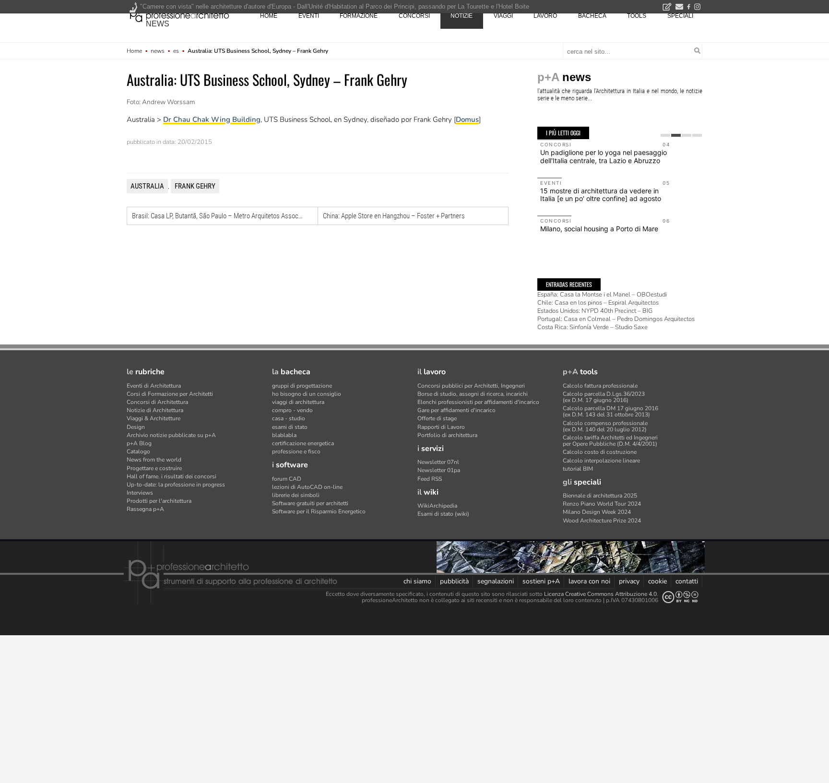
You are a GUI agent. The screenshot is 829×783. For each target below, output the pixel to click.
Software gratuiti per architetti (310, 503)
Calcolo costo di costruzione (600, 452)
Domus (467, 119)
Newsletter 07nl (438, 462)
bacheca (592, 15)
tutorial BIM (578, 469)
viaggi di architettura (298, 402)
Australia (147, 186)
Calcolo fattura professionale (600, 386)
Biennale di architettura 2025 (600, 495)
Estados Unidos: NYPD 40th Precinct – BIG (594, 311)
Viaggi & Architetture (153, 418)
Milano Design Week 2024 (597, 512)
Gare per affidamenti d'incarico (456, 410)
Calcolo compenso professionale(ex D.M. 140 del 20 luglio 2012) (605, 426)
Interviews (140, 493)
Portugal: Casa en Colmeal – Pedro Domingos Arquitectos (616, 319)
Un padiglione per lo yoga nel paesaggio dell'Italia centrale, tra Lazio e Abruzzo (603, 156)
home (268, 15)
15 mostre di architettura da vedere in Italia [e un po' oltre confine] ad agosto (600, 195)
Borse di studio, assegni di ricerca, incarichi (472, 394)
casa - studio (288, 418)
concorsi (414, 15)
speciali (680, 15)
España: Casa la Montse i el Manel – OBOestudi (602, 294)
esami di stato (290, 427)
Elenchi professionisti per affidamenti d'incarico (478, 402)
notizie (461, 15)
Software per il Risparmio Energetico (319, 511)
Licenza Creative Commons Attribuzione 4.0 (600, 594)
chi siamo (417, 581)
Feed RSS (429, 479)
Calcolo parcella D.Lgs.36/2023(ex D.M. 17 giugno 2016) (604, 397)
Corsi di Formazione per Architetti (170, 394)
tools (636, 15)
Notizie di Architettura (155, 410)
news (157, 24)
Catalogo (138, 451)
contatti (686, 581)
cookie (657, 581)
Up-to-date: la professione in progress (176, 484)
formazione (359, 15)
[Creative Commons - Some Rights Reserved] (680, 597)
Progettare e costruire (154, 468)
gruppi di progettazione (302, 386)
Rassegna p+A (145, 509)
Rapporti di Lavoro (441, 427)
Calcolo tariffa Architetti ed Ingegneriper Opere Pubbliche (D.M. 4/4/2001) (610, 441)
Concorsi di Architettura (157, 402)
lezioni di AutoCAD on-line (307, 487)
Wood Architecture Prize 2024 (602, 520)
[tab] (665, 135)
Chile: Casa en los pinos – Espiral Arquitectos (598, 302)
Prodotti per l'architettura (159, 501)
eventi (308, 15)
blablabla (284, 435)
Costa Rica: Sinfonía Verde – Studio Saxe (592, 327)
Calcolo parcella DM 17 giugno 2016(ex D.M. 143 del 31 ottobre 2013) (610, 411)
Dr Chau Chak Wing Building (212, 119)
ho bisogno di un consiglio (306, 394)
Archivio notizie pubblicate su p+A (171, 435)
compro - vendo (292, 410)
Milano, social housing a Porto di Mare (599, 229)
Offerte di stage (437, 418)
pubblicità (454, 581)
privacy (629, 581)
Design (136, 427)
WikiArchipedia (437, 506)
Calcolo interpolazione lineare (601, 460)
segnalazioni (495, 581)
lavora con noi (589, 581)
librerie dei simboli (296, 495)
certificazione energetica (303, 443)
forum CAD (286, 479)
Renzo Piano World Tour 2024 (602, 504)
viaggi (503, 15)
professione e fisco (296, 451)
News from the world (154, 459)
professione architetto (179, 15)
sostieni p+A (541, 581)
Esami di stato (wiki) (443, 514)
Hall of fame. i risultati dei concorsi (171, 476)
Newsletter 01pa (438, 470)
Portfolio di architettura (447, 435)
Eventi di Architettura (154, 386)
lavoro (545, 15)
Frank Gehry (195, 186)
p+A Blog (139, 443)
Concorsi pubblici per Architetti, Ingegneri (471, 386)
